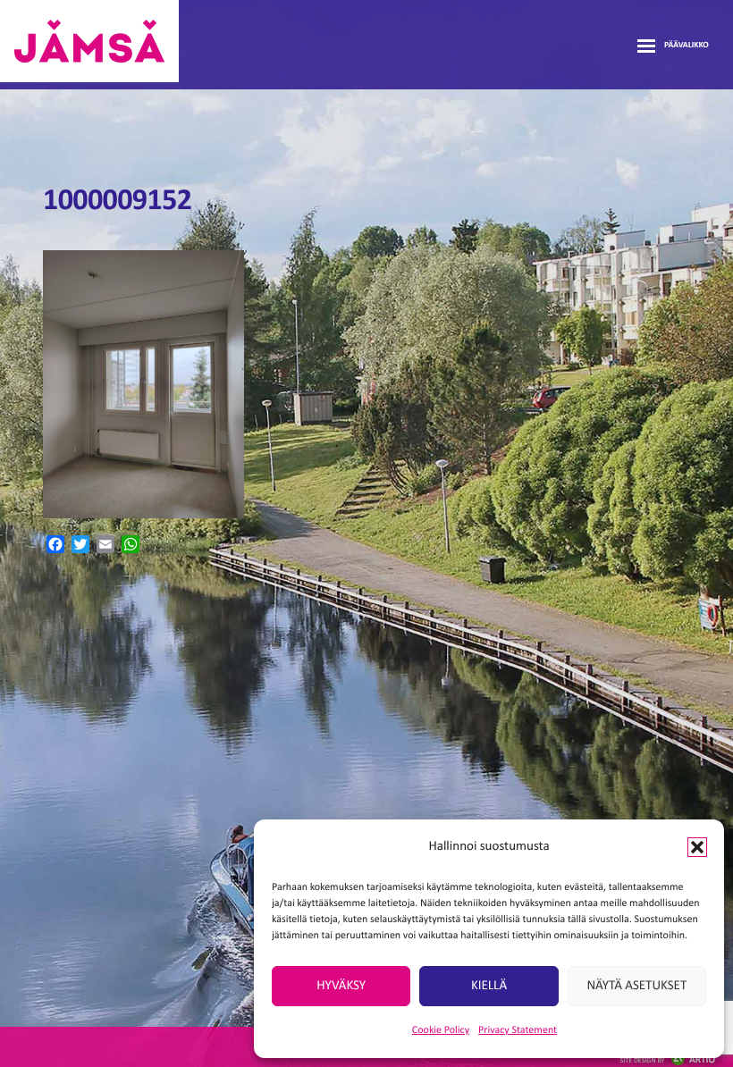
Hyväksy (341, 986)
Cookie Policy (440, 1030)
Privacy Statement (517, 1030)
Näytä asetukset (636, 986)
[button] (697, 847)
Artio (667, 1060)
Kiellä (489, 986)
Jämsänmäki (89, 41)
